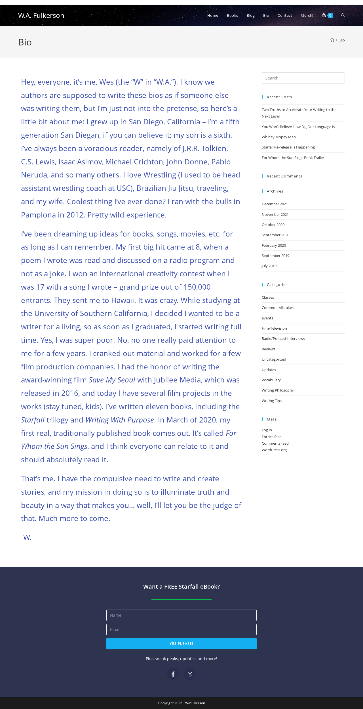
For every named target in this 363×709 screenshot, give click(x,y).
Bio (342, 40)
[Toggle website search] (343, 15)
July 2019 (269, 265)
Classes (268, 297)
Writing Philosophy (278, 390)
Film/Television (274, 328)
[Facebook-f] (173, 674)
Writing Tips (272, 400)
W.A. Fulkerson (41, 15)
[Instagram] (190, 674)
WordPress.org (274, 449)
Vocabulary (271, 379)
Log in (267, 429)
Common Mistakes (278, 307)
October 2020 (273, 224)
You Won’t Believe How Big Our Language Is (298, 126)
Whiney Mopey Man (279, 136)
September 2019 (275, 255)
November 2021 (275, 214)
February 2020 (274, 245)
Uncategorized (274, 359)
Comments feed (275, 443)
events (267, 318)
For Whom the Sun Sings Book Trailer (293, 157)
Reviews (268, 349)
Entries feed (272, 436)
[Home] (332, 40)
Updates (269, 369)
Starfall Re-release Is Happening (288, 147)
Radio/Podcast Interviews (283, 338)
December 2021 (275, 203)
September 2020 (275, 234)
